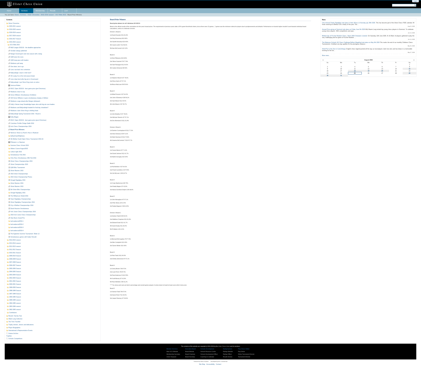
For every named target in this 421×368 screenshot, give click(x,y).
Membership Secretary (173, 354)
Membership (40, 11)
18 (355, 71)
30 (327, 75)
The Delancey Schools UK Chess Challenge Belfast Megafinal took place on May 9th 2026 (351, 42)
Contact (218, 364)
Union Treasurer (171, 357)
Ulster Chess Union (224, 346)
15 (409, 69)
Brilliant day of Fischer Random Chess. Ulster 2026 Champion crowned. (345, 36)
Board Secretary (190, 357)
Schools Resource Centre (208, 351)
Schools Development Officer (209, 354)
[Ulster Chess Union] (25, 4)
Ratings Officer (227, 354)
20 (382, 71)
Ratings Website (228, 351)
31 (341, 75)
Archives (24, 11)
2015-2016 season (47, 15)
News (324, 20)
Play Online (241, 351)
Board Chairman (190, 354)
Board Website (189, 351)
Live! (66, 11)
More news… (326, 55)
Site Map (202, 364)
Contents (9, 20)
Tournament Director (244, 357)
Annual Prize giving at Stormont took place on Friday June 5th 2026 (343, 29)
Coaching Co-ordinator (207, 357)
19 (368, 71)
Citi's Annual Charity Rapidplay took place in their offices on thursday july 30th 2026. (349, 23)
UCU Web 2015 (60, 15)
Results (52, 11)
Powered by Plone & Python (201, 361)
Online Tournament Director (246, 354)
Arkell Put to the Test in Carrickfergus (334, 49)
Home (9, 11)
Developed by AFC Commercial (219, 361)
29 (409, 73)
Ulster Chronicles (33, 15)
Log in (415, 1)
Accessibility (210, 364)
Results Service (227, 357)
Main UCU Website (172, 351)
